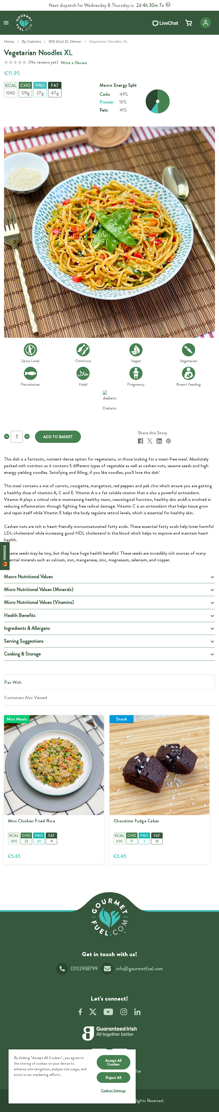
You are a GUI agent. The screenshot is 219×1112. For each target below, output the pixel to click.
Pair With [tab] (13, 682)
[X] (149, 441)
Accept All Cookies (113, 1062)
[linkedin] (137, 1012)
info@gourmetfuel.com (139, 968)
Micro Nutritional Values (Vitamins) (39, 602)
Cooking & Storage (22, 653)
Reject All (113, 1077)
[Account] (205, 22)
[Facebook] (140, 441)
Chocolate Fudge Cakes (136, 821)
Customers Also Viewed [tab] (25, 697)
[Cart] (188, 22)
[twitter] (92, 1012)
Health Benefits (20, 615)
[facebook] (80, 1012)
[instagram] (123, 1012)
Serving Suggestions (24, 641)
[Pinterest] (168, 441)
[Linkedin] (159, 441)
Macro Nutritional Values (28, 576)
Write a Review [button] (74, 62)
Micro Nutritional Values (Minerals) (38, 589)
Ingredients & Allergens (27, 628)
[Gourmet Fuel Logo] (109, 917)
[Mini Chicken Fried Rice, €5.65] (54, 765)
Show (5, 556)
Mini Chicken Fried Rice (31, 821)
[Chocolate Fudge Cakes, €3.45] (159, 765)
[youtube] (108, 1012)
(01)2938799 (84, 968)
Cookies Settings (113, 1090)
